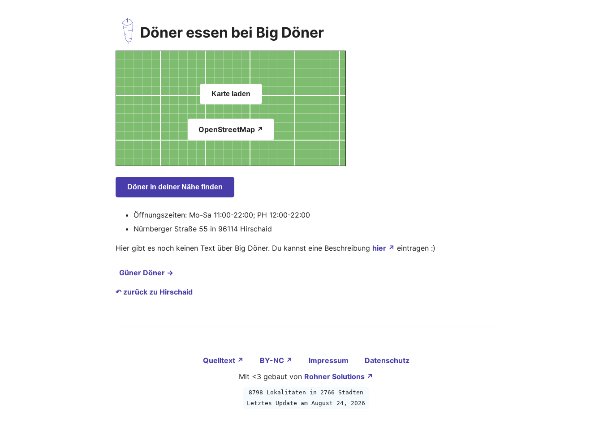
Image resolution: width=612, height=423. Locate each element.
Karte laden (230, 94)
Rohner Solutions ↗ (338, 376)
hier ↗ (383, 248)
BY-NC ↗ (277, 360)
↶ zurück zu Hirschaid (154, 291)
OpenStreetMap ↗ (230, 129)
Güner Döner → (146, 272)
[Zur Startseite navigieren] (128, 32)
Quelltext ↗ (224, 360)
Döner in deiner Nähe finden (175, 187)
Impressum (329, 360)
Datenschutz (387, 360)
